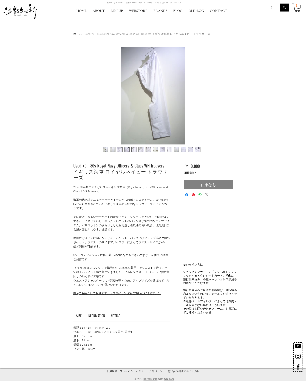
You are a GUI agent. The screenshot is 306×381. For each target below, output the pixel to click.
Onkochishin (150, 379)
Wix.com (169, 379)
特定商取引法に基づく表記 (184, 371)
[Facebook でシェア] (187, 195)
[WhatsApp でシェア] (200, 195)
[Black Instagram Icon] (298, 356)
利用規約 (112, 371)
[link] (79, 316)
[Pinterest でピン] (193, 195)
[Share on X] (207, 195)
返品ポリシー (157, 371)
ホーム (77, 34)
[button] (297, 8)
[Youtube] (298, 345)
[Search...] (284, 8)
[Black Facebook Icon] (298, 367)
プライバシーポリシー (133, 371)
